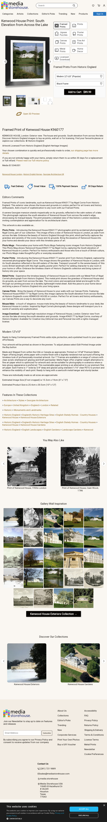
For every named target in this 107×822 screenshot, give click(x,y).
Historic (8, 410)
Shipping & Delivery (93, 730)
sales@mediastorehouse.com (55, 773)
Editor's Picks (48, 14)
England (35, 405)
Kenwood (88, 429)
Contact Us (42, 763)
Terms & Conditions (94, 735)
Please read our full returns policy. (32, 160)
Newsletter (89, 749)
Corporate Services (67, 735)
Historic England (12, 415)
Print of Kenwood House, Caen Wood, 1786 (80, 489)
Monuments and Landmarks (27, 410)
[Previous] (4, 61)
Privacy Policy (91, 720)
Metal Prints (90, 744)
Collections (32, 14)
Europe (7, 405)
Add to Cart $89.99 (79, 92)
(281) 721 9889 (48, 768)
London (45, 405)
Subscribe (47, 733)
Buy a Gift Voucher (67, 744)
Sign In (99, 14)
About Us (62, 710)
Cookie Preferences (94, 754)
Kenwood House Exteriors (33, 417)
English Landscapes (32, 429)
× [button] (104, 805)
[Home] (17, 8)
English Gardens (52, 429)
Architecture (10, 400)
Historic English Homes (32, 174)
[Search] (74, 5)
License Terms (91, 739)
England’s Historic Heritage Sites (38, 415)
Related (54, 405)
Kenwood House (10, 417)
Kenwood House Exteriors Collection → (53, 613)
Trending (63, 14)
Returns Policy (91, 725)
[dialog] (53, 812)
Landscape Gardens (72, 429)
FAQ (86, 715)
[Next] (50, 61)
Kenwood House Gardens (33, 425)
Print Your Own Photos (69, 739)
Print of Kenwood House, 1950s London (26, 488)
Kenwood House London (12, 174)
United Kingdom (21, 405)
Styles (21, 400)
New (73, 14)
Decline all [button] (84, 815)
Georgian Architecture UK (53, 174)
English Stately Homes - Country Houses (76, 415)
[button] (37, 818)
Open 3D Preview (31, 113)
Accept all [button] (84, 809)
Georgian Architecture (37, 400)
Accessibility (90, 710)
